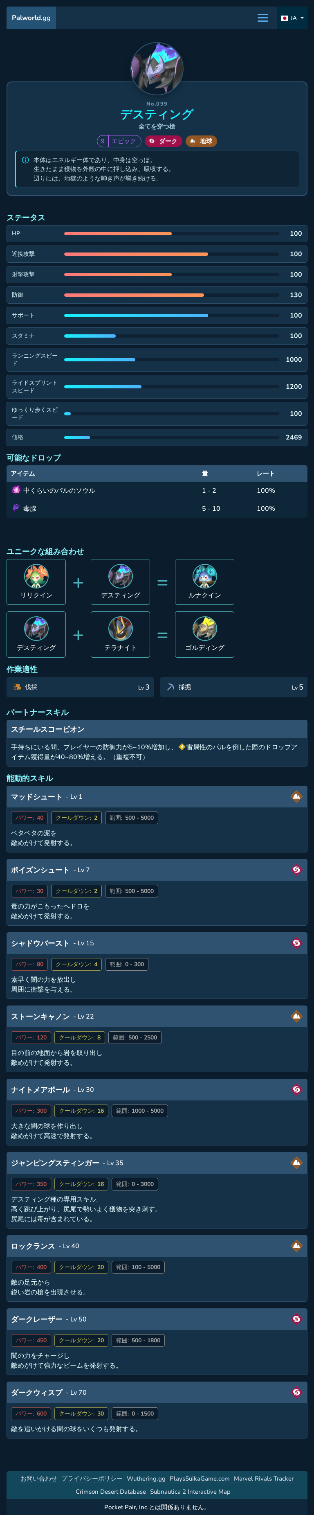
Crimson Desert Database (111, 1492)
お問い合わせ (38, 1478)
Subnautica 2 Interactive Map (190, 1492)
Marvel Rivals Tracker (264, 1478)
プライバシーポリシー (92, 1478)
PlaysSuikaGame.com (200, 1478)
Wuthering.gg (146, 1478)
